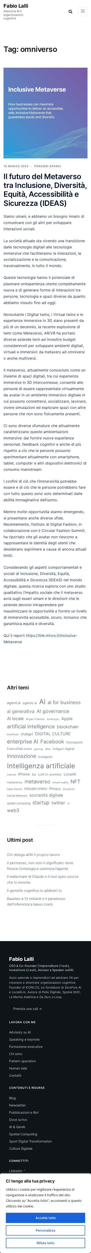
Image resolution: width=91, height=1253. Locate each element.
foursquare (74, 742)
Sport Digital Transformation (30, 1141)
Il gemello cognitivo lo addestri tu (34, 890)
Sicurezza (68, 789)
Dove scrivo (18, 1120)
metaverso (37, 782)
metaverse (14, 782)
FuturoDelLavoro (19, 749)
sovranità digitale (46, 795)
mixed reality (60, 782)
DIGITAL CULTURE (52, 733)
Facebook (52, 741)
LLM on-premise (50, 774)
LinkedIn (15, 1171)
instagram (45, 756)
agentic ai (30, 703)
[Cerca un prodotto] (70, 11)
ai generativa (21, 711)
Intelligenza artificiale (41, 766)
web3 (13, 810)
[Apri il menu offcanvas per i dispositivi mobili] (83, 11)
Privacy (55, 789)
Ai (42, 702)
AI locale (15, 718)
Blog (12, 1098)
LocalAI (70, 774)
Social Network (17, 795)
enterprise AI (22, 741)
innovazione (21, 756)
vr (68, 803)
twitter (58, 802)
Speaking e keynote (24, 1039)
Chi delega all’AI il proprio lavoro (33, 854)
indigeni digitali (63, 749)
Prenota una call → (27, 1009)
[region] (45, 1213)
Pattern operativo (22, 1061)
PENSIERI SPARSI (47, 166)
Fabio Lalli (16, 6)
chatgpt (27, 734)
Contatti (15, 1075)
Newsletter (17, 1105)
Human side (18, 1068)
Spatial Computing (23, 1134)
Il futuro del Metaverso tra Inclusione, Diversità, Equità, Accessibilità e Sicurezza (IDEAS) (45, 190)
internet (11, 774)
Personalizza (45, 1230)
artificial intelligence (31, 726)
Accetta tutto (45, 1218)
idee (48, 749)
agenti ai (14, 703)
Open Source (14, 789)
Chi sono (15, 1054)
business (12, 734)
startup (40, 802)
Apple (67, 718)
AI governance (53, 711)
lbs (34, 774)
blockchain (68, 726)
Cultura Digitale (20, 1148)
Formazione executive (25, 1047)
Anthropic (53, 719)
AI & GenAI (17, 1127)
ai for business (64, 702)
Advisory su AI (20, 1032)
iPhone (24, 774)
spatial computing (18, 803)
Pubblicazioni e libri (23, 1112)
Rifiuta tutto (45, 1243)
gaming (38, 749)
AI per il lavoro (35, 719)
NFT (75, 782)
